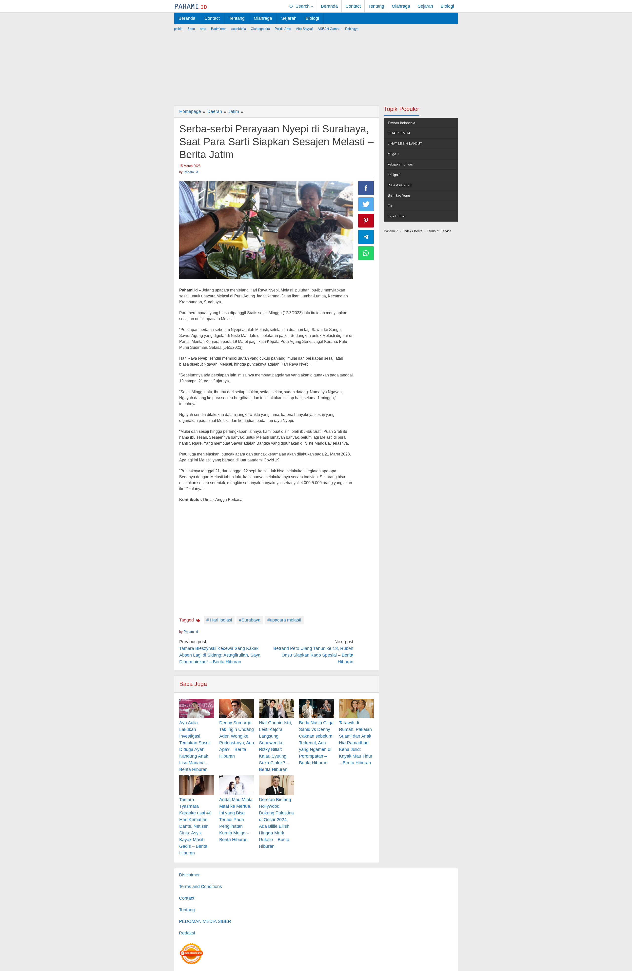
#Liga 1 (393, 154)
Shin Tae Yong (399, 195)
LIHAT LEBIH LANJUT (405, 143)
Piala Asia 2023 (400, 185)
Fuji (390, 206)
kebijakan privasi (401, 164)
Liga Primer (397, 216)
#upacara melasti (284, 620)
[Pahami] (190, 6)
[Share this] (366, 188)
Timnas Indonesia (401, 123)
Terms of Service (439, 231)
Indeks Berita (412, 231)
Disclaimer (189, 874)
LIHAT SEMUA (399, 133)
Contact (186, 898)
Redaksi (187, 932)
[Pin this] (366, 220)
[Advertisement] (316, 66)
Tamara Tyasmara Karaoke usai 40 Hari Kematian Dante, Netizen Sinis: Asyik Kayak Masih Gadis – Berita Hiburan (195, 826)
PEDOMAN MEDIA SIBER (205, 921)
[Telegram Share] (366, 237)
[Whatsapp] (366, 253)
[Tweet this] (366, 204)
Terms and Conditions (200, 886)
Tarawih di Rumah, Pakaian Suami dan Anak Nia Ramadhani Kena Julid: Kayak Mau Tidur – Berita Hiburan (355, 742)
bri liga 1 (394, 175)
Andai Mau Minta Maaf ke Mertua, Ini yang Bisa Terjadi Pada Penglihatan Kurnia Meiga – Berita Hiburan (236, 819)
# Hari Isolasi (219, 620)
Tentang (187, 909)
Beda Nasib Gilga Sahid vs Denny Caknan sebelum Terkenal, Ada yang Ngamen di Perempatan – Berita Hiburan (316, 742)
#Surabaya (249, 620)
